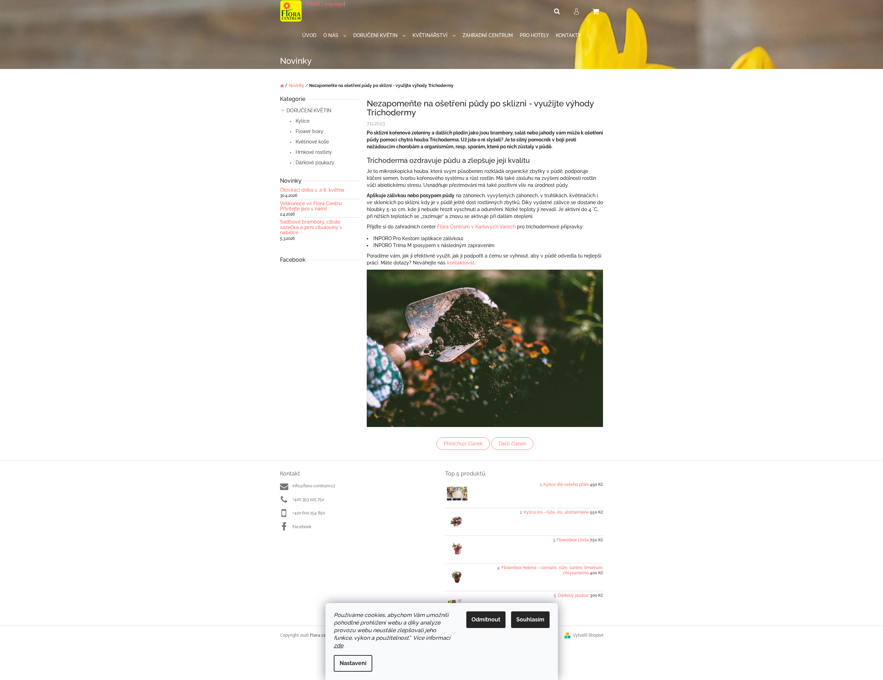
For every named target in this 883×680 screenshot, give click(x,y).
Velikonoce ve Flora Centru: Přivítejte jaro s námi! (311, 206)
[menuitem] (309, 35)
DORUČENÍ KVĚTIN (309, 110)
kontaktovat (460, 262)
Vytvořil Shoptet (588, 635)
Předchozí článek (463, 443)
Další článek (512, 443)
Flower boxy (308, 131)
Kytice (301, 121)
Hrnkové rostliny (313, 152)
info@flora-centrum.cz (313, 485)
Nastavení (353, 663)
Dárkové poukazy (314, 162)
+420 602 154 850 (308, 513)
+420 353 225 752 (308, 499)
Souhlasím (530, 619)
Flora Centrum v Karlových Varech (476, 226)
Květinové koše (311, 142)
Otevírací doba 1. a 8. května (312, 190)
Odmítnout (486, 619)
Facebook (301, 526)
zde (338, 645)
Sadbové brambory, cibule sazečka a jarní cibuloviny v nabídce (311, 227)
